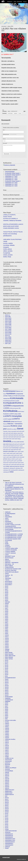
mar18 (21, 455)
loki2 (6, 718)
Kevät (19, 411)
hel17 (7, 436)
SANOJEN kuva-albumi (12, 429)
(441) (8, 318)
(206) (8, 337)
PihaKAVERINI (6, 426)
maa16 (22, 451)
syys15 (16, 459)
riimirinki (13, 459)
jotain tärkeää (9, 657)
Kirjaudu (25, 1)
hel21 (6, 629)
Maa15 (7, 559)
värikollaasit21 (21, 470)
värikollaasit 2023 (19, 468)
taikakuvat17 (8, 791)
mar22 (7, 752)
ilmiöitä (7, 441)
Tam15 (7, 576)
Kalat (6, 542)
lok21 (17, 449)
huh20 (7, 438)
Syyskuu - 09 (8, 575)
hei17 (7, 435)
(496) (8, 323)
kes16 (15, 445)
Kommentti (5, 143)
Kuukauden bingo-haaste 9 (12, 181)
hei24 (6, 619)
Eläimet (18, 391)
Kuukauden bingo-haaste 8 (12, 175)
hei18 (9, 435)
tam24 (7, 810)
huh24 (16, 438)
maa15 (19, 451)
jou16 (15, 444)
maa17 (4, 453)
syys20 (11, 460)
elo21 (20, 113)
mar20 (7, 748)
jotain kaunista (20, 441)
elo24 (12, 433)
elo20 (6, 594)
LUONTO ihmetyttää (12, 416)
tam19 (13, 462)
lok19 (6, 709)
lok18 (12, 449)
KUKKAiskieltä (16, 398)
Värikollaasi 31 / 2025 (11, 179)
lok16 (7, 449)
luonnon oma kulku (8, 451)
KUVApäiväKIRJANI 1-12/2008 (14, 534)
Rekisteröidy (19, 1)
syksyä (7, 772)
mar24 (7, 457)
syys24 (18, 460)
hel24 (6, 633)
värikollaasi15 (9, 834)
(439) (8, 319)
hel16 (4, 436)
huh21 (10, 438)
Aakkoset (7, 512)
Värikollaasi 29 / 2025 (11, 182)
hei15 (21, 433)
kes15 (6, 681)
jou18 (21, 444)
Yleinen (9, 431)
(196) (8, 338)
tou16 (7, 464)
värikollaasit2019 (14, 470)
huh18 (23, 436)
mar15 (12, 455)
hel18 (9, 436)
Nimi (4, 129)
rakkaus (9, 459)
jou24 (9, 445)
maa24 (20, 453)
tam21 (16, 462)
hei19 (12, 435)
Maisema (5, 423)
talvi (21, 460)
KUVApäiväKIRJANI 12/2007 (13, 537)
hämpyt (19, 438)
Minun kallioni (9, 565)
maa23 (17, 453)
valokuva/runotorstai (14, 466)
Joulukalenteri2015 (10, 526)
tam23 (22, 462)
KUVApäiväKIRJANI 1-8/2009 (13, 535)
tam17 (7, 462)
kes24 (10, 447)
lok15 (4, 449)
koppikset (7, 698)
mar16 (15, 455)
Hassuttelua (8, 516)
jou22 (6, 671)
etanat (18, 433)
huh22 (7, 644)
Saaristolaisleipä (9, 171)
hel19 (12, 436)
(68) (8, 316)
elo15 (18, 431)
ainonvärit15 (8, 581)
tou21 (20, 464)
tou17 (10, 464)
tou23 (6, 826)
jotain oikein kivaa (7, 444)
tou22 (23, 464)
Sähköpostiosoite (9, 134)
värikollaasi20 (12, 468)
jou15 (13, 444)
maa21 (14, 453)
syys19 (7, 780)
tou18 (12, 464)
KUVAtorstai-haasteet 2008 (15, 408)
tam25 (7, 812)
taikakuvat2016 (9, 794)
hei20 (15, 435)
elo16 (6, 587)
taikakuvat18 (8, 793)
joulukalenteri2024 (10, 677)
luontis (15, 451)
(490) (8, 327)
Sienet (20, 428)
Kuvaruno (6, 414)
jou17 (18, 444)
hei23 (22, 435)
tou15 (4, 464)
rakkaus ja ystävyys (10, 767)
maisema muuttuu (7, 455)
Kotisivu (13, 138)
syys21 (14, 460)
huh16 (17, 436)
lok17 (9, 449)
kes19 (4, 447)
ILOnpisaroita (19, 393)
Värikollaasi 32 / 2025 (11, 178)
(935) (8, 342)
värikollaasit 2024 (6, 470)
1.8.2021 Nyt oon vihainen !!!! (13, 30)
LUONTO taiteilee (7, 419)
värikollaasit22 (6, 472)
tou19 (15, 464)
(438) (8, 324)
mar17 (18, 455)
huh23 (13, 438)
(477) (8, 326)
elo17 (6, 589)
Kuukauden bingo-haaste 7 (12, 173)
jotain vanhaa (9, 659)
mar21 (4, 457)
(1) (7, 315)
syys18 (8, 460)
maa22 (7, 734)
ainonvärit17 (8, 584)
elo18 (20, 431)
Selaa (15, 1)
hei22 (20, 435)
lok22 (20, 449)
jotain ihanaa (14, 441)
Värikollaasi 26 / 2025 (11, 186)
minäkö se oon (15, 457)
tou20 (18, 464)
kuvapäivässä (21, 447)
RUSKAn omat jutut (10, 570)
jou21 (4, 445)
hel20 (15, 436)
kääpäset (7, 701)
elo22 (7, 433)
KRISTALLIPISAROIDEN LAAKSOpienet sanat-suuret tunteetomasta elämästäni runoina (13, 226)
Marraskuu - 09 (9, 564)
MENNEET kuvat (10, 556)
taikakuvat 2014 (9, 789)
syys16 (20, 459)
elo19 (23, 431)
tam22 (19, 462)
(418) (8, 321)
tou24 (4, 466)
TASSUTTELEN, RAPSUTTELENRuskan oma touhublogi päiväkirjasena (13, 233)
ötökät (11, 472)
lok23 (6, 715)
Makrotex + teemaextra (14, 423)
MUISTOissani (18, 421)
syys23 (7, 786)
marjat (15, 113)
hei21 (17, 435)
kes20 (6, 688)
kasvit (12, 445)
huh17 (20, 436)
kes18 (21, 445)
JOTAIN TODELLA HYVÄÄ (10, 396)
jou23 (7, 445)
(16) (8, 343)
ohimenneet (21, 457)
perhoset (5, 459)
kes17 (18, 445)
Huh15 (4, 393)
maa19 (11, 453)
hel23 (6, 632)
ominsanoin (8, 761)
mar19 (7, 747)
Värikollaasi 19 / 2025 (11, 184)
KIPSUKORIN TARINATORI (13, 528)
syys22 (7, 785)
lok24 (6, 717)
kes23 (6, 693)
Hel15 (21, 391)
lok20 (15, 449)
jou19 (6, 666)
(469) (8, 329)
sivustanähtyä (9, 771)
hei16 (4, 435)
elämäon (15, 433)
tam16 (4, 462)
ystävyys (7, 846)
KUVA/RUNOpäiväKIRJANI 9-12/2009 (11, 400)
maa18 (7, 453)
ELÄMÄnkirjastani (9, 391)
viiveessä (21, 466)
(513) (8, 331)
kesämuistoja (15, 447)
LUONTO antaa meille (15, 414)
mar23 (7, 753)
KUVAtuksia (10, 410)
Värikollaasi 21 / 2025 (11, 176)
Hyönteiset (10, 113)
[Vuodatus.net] (6, 857)
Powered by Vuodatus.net (21, 859)
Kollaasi (22, 411)
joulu (6, 676)
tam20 (7, 804)
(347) (8, 340)
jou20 (23, 444)
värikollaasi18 (6, 468)
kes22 (6, 692)
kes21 (7, 447)
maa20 (7, 731)
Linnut (12, 421)
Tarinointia (5, 431)
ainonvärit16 (13, 431)
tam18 (10, 462)
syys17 (4, 460)
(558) (8, 332)
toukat (7, 466)
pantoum (7, 763)
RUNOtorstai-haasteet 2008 (13, 569)
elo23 (9, 433)
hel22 (6, 630)
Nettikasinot (9, 1)
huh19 (4, 438)
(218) (8, 334)
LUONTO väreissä (10, 553)
